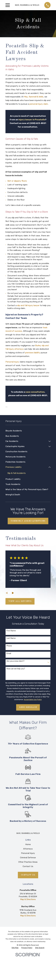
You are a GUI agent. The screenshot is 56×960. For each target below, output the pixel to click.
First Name (11, 631)
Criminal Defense (28, 857)
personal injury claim (38, 104)
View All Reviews (20, 601)
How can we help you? (16, 669)
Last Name (11, 638)
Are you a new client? (15, 661)
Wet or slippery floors (17, 181)
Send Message (28, 707)
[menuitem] (28, 430)
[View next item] (13, 593)
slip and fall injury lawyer (28, 305)
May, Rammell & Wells (33, 97)
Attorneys (28, 849)
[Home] (27, 5)
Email (9, 653)
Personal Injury (28, 853)
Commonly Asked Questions (28, 521)
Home (28, 844)
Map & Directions (28, 899)
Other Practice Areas (28, 862)
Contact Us (28, 866)
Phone (9, 646)
